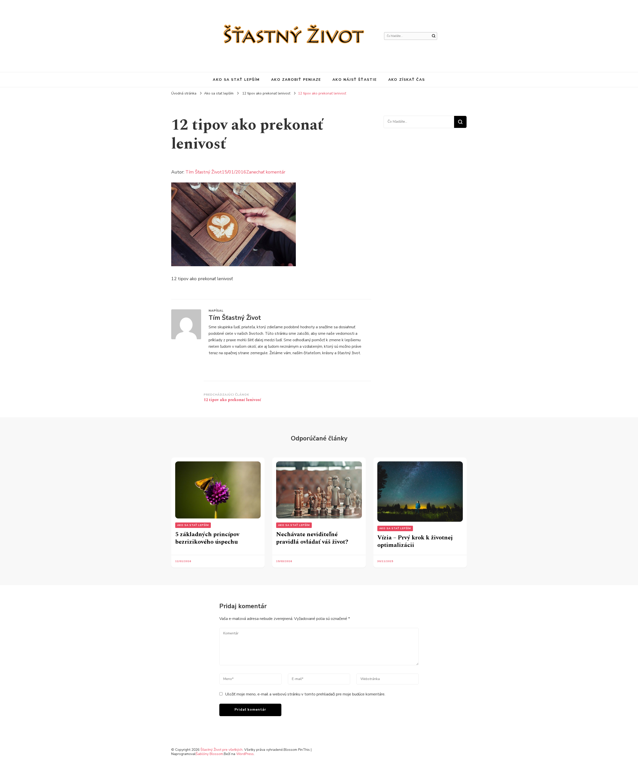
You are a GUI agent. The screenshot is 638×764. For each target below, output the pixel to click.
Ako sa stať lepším (236, 79)
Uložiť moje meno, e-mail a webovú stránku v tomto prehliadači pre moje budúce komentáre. (305, 694)
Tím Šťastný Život (203, 172)
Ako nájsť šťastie (354, 79)
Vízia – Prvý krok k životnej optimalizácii (415, 541)
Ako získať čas (406, 79)
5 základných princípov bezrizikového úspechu (207, 538)
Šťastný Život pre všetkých (221, 749)
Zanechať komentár (265, 172)
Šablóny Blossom (209, 754)
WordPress (245, 754)
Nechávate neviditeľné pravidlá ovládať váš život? (312, 538)
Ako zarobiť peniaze (296, 79)
